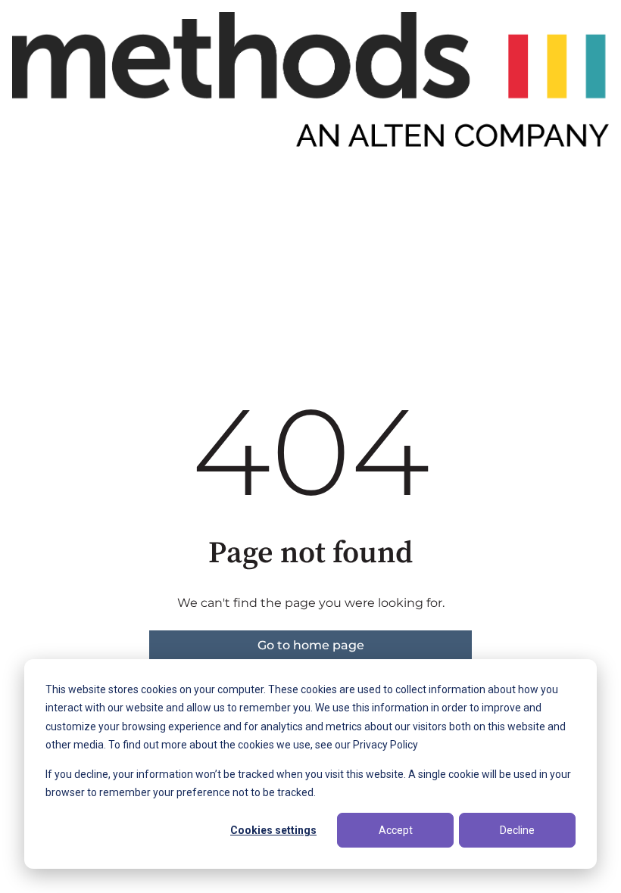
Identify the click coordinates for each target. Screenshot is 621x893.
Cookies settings (273, 830)
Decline (517, 830)
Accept (396, 830)
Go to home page (310, 645)
